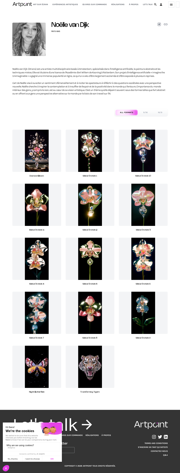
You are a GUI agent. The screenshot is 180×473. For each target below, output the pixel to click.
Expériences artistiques (65, 4)
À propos (133, 4)
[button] (161, 4)
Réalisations (117, 4)
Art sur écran (40, 4)
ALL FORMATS (126, 112)
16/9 (160, 112)
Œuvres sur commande (94, 4)
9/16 (145, 112)
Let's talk (148, 4)
